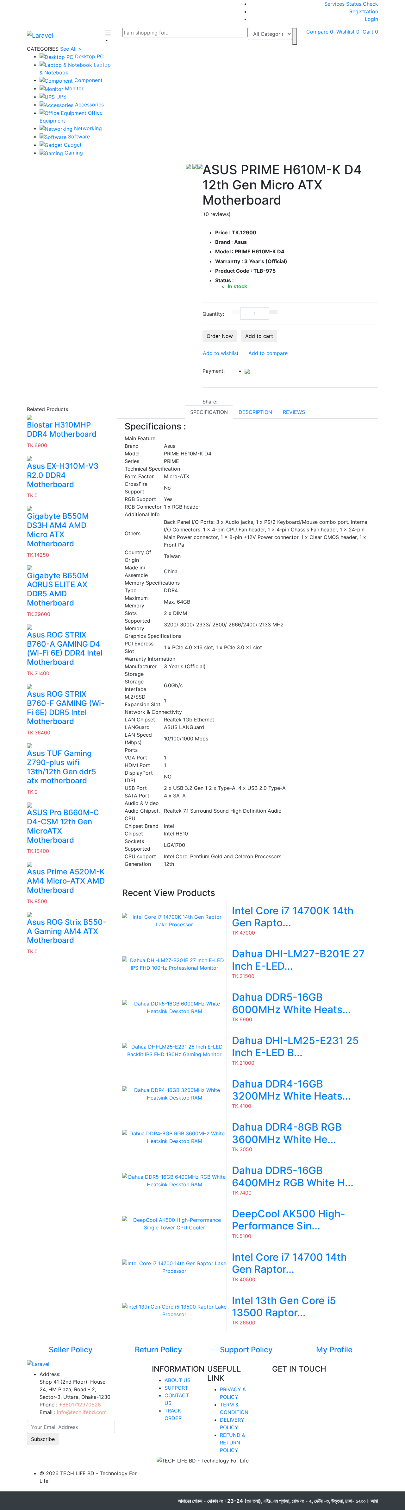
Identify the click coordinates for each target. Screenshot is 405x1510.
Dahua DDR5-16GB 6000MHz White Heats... (291, 1003)
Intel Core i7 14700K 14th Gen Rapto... (292, 916)
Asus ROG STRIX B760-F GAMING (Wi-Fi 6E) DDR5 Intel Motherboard (65, 708)
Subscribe (43, 1439)
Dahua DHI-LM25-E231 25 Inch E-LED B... (295, 1046)
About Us (177, 1380)
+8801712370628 (80, 1404)
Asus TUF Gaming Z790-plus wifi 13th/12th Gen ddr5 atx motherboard (61, 767)
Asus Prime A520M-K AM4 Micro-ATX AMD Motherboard (66, 881)
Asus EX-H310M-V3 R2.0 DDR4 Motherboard (62, 475)
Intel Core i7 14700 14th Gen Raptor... (289, 1263)
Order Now (220, 336)
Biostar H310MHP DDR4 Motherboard (62, 430)
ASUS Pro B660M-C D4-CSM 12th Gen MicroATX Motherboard (63, 826)
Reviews (294, 412)
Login (371, 19)
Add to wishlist (221, 353)
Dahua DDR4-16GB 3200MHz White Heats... (291, 1090)
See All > (71, 49)
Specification (209, 412)
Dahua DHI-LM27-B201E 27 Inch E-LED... (298, 960)
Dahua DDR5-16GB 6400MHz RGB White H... (292, 1176)
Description (255, 412)
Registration (363, 11)
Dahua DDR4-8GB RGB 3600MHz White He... (287, 1133)
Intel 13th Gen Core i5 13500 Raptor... (284, 1306)
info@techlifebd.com (82, 1412)
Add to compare (268, 353)
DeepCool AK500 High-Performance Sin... (288, 1220)
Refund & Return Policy (232, 1442)
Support (176, 1388)
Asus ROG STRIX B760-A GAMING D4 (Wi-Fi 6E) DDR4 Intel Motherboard (65, 649)
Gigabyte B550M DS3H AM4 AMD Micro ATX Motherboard (58, 530)
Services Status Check (351, 4)
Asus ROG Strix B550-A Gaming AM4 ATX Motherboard (66, 931)
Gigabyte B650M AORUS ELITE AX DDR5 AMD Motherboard (58, 589)
